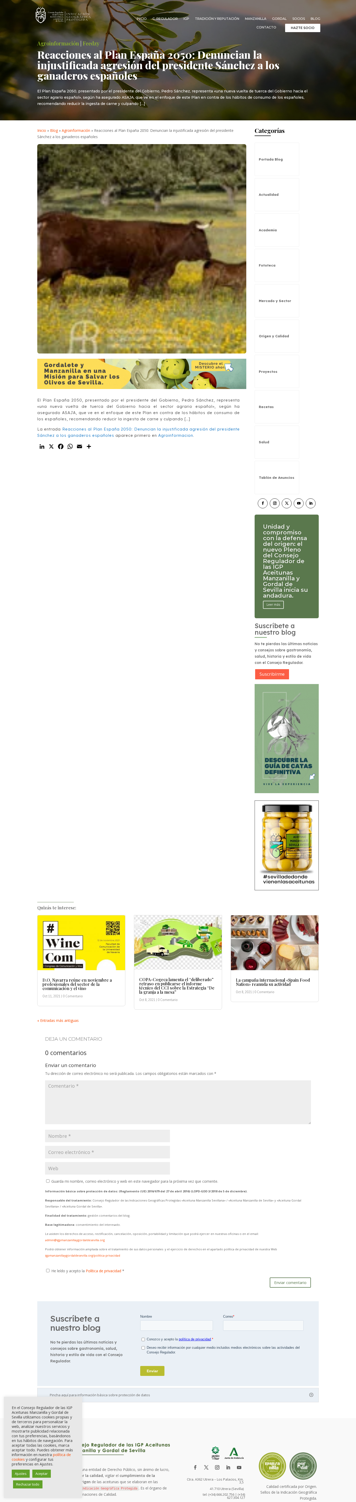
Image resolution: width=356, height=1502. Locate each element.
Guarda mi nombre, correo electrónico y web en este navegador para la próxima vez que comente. (134, 1181)
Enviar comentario (290, 1282)
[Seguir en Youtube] (299, 503)
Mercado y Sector (275, 301)
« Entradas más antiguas (58, 1020)
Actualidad (269, 194)
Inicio (142, 19)
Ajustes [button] (21, 1473)
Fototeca (267, 265)
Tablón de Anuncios (276, 477)
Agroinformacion (175, 435)
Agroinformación (58, 43)
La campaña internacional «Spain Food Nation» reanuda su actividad (273, 982)
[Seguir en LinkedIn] (311, 503)
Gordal (279, 19)
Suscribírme (272, 674)
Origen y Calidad (274, 336)
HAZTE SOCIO (303, 28)
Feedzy (91, 43)
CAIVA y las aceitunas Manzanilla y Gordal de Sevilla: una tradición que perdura (283, 561)
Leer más (273, 587)
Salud (264, 442)
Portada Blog (271, 159)
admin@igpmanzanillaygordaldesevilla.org (75, 1240)
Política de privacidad (104, 1270)
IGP (186, 19)
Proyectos (268, 371)
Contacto (266, 27)
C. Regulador (165, 19)
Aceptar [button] (41, 1473)
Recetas (266, 407)
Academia (268, 230)
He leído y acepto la (87, 1270)
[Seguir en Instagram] (275, 503)
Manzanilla (255, 19)
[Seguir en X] (287, 503)
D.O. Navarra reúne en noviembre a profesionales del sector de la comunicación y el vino (77, 984)
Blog (315, 19)
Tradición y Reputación (217, 19)
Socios (298, 19)
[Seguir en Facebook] (263, 503)
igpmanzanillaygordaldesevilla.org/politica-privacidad (82, 1255)
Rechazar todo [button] (27, 1484)
